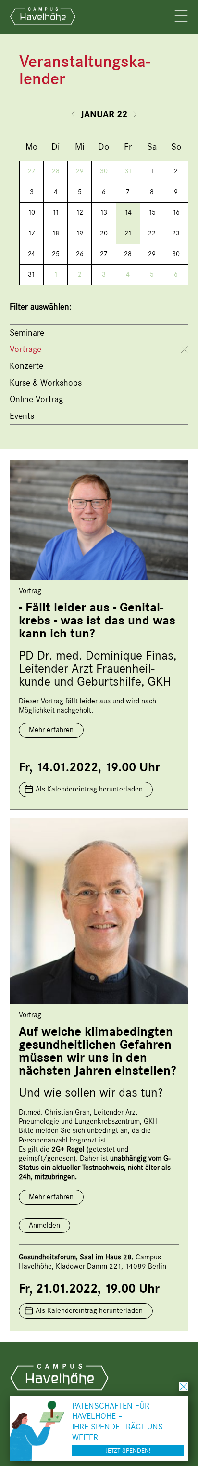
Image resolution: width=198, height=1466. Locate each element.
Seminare (27, 332)
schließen (183, 1386)
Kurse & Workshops (46, 382)
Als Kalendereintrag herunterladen (89, 789)
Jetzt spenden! (128, 1450)
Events (22, 416)
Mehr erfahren (51, 730)
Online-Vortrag (36, 399)
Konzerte (26, 366)
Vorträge (25, 349)
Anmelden (44, 1225)
